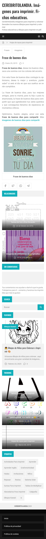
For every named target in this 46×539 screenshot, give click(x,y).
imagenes (18, 50)
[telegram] (28, 186)
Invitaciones (18, 474)
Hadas (6, 474)
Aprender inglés (10, 468)
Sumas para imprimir (12, 486)
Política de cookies (11, 534)
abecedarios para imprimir (14, 492)
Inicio (6, 518)
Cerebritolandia (21, 506)
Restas (18, 480)
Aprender (32, 462)
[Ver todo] (21, 498)
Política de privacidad (12, 526)
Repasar (7, 480)
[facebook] (5, 186)
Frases (6, 50)
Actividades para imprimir (14, 462)
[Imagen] (23, 332)
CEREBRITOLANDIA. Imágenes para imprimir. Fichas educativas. (21, 11)
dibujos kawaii (10, 327)
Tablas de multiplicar (33, 486)
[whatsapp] (20, 186)
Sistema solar (30, 480)
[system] (39, 36)
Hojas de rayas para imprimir (21, 42)
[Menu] (3, 36)
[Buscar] (43, 36)
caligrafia (33, 492)
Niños (30, 474)
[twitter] (13, 186)
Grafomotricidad (27, 468)
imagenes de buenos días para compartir (21, 120)
